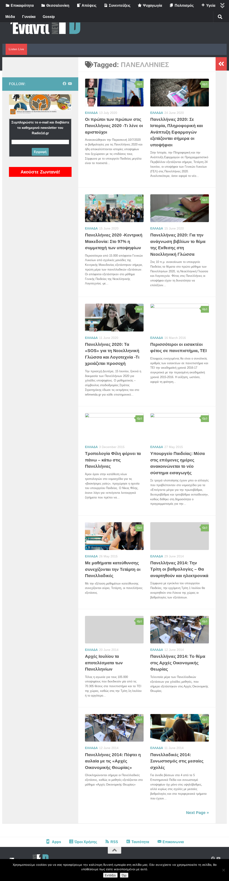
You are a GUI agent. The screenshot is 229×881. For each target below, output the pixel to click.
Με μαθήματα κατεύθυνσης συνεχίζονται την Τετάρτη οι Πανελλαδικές (112, 569)
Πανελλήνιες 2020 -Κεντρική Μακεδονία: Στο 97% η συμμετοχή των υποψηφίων (113, 241)
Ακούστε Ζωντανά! (40, 171)
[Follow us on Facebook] (64, 84)
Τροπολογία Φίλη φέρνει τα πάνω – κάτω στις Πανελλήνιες (113, 460)
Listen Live (16, 49)
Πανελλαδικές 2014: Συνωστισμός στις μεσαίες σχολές (177, 761)
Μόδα (10, 17)
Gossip (49, 17)
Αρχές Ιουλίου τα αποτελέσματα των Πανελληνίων (104, 662)
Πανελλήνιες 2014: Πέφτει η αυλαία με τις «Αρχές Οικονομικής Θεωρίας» (113, 761)
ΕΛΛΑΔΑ (91, 113)
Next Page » (197, 812)
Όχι (124, 875)
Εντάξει (110, 875)
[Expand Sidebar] (221, 64)
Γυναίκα (29, 17)
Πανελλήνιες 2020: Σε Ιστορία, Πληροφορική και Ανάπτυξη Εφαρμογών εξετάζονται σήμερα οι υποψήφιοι (176, 132)
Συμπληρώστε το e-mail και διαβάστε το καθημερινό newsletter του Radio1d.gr (40, 127)
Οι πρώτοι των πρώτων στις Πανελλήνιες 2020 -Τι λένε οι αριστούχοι (114, 125)
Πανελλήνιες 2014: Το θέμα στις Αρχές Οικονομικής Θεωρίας (177, 662)
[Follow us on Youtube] (70, 84)
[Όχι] (223, 870)
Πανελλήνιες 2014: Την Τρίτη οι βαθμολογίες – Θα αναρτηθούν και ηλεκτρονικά (179, 569)
